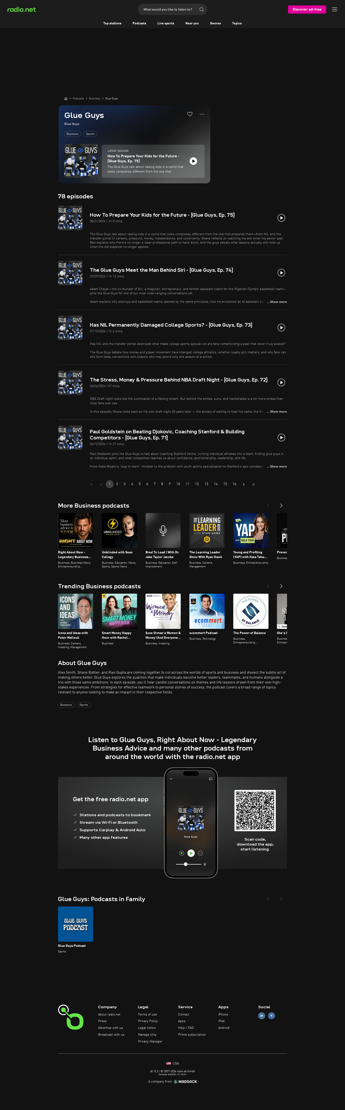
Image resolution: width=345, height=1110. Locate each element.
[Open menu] (334, 9)
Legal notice (147, 1028)
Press (102, 1021)
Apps (181, 1021)
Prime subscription (192, 1034)
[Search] (201, 9)
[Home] (66, 98)
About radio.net (109, 1014)
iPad (221, 1021)
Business (72, 134)
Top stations (112, 23)
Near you (192, 23)
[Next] (281, 503)
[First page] (92, 484)
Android (224, 1028)
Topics (237, 23)
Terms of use (147, 1014)
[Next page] (244, 484)
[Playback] (193, 161)
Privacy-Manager (150, 1041)
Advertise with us (110, 1028)
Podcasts (139, 23)
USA (175, 1063)
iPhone (223, 1014)
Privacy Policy (148, 1021)
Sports (90, 134)
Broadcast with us (111, 1034)
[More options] (202, 114)
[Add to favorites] (190, 114)
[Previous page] (101, 484)
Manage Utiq (147, 1034)
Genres (215, 23)
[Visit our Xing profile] (271, 1015)
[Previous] (267, 503)
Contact (183, 1014)
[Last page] (253, 484)
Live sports (165, 23)
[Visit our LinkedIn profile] (262, 1015)
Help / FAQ (186, 1028)
